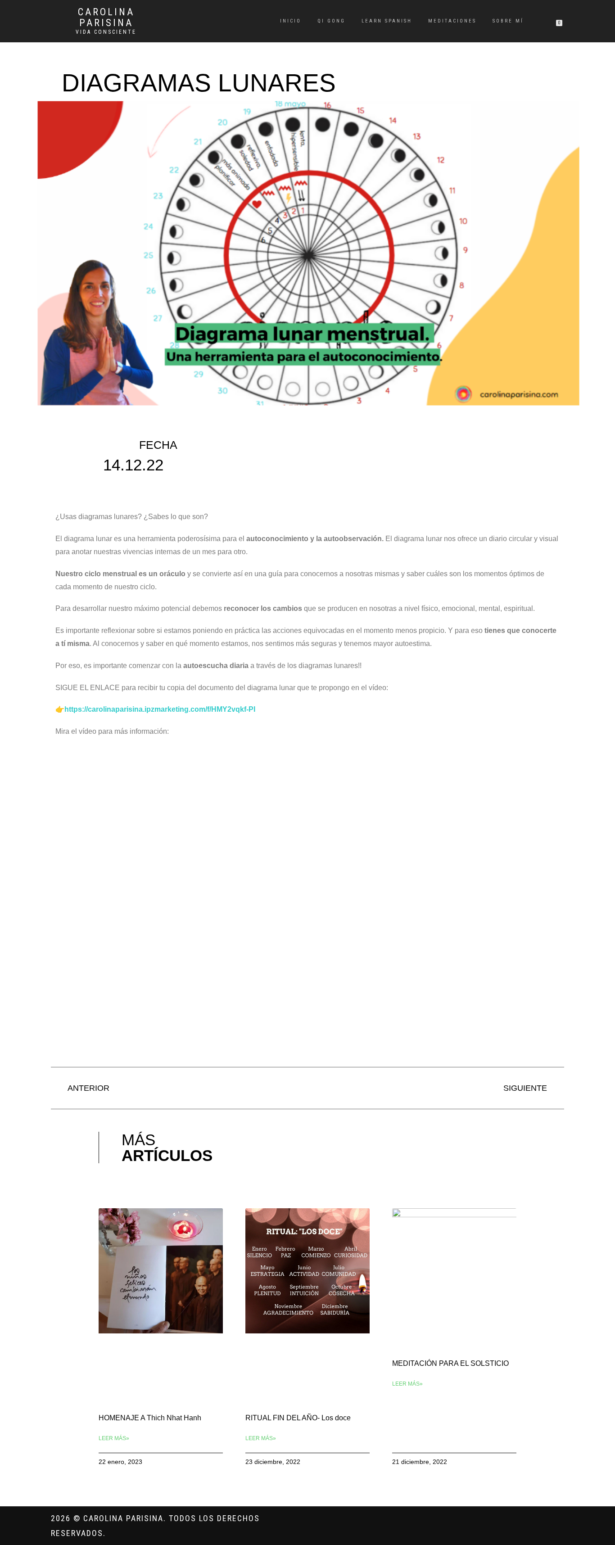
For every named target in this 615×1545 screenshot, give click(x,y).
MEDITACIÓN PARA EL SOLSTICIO (450, 1363)
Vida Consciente (106, 32)
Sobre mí (508, 21)
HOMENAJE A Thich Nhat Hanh (150, 1418)
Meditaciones (452, 21)
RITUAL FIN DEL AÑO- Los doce (298, 1418)
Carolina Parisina (106, 17)
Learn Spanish (387, 21)
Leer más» (114, 1438)
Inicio (290, 21)
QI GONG (331, 21)
